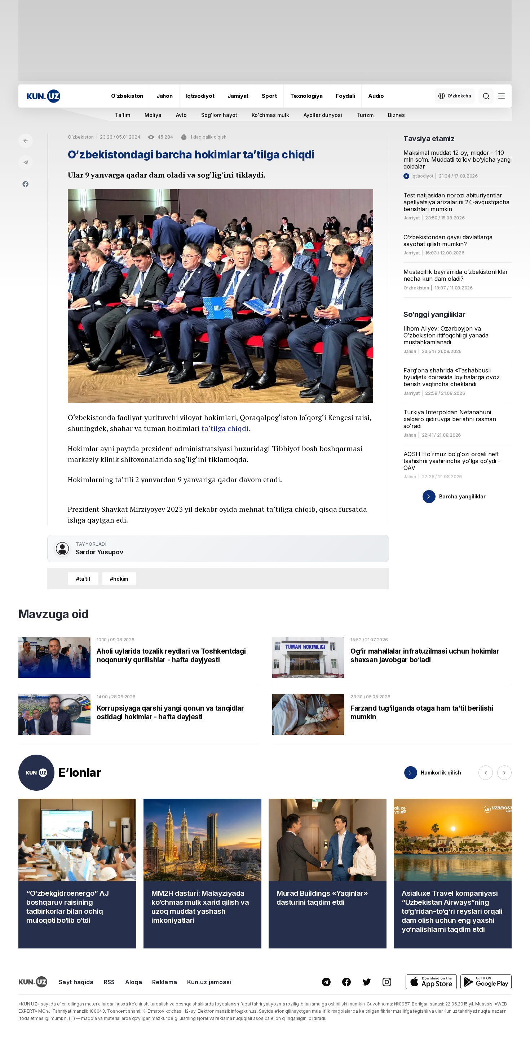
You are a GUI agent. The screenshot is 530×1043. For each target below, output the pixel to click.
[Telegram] (25, 162)
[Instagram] (387, 982)
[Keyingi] (504, 772)
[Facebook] (25, 184)
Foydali (345, 95)
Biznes (396, 115)
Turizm (365, 115)
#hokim (119, 579)
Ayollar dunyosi (323, 115)
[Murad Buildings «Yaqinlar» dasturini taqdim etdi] (328, 873)
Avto (181, 115)
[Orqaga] (25, 141)
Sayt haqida (76, 982)
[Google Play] (486, 981)
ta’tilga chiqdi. (226, 428)
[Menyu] (501, 96)
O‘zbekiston (127, 95)
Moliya (153, 115)
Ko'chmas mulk (270, 115)
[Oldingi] (485, 772)
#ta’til (83, 579)
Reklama (164, 982)
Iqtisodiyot (200, 95)
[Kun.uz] (43, 96)
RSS (109, 982)
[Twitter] (366, 982)
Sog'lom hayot (219, 115)
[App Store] (431, 981)
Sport (269, 95)
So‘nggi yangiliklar (434, 314)
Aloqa (133, 982)
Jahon (164, 95)
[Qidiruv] (486, 96)
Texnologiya (306, 95)
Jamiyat (238, 95)
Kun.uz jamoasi (209, 982)
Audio (376, 95)
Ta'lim (122, 115)
